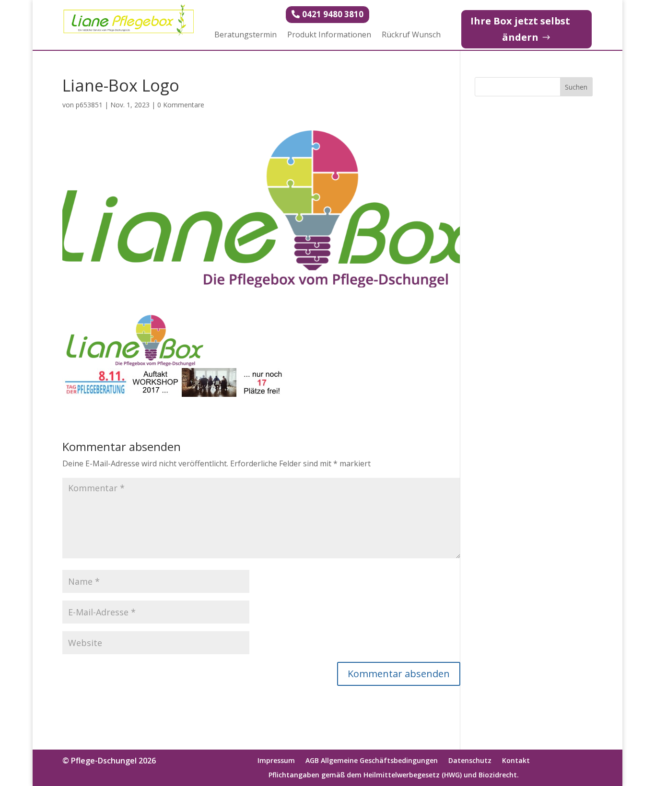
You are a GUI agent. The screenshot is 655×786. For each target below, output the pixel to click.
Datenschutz (469, 761)
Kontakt (516, 761)
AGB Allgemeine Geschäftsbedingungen (371, 761)
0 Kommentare (180, 104)
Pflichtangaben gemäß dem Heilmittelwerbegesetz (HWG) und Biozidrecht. (394, 775)
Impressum (276, 761)
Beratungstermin (245, 35)
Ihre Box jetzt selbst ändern (520, 29)
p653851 (89, 104)
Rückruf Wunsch (411, 35)
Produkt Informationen (329, 35)
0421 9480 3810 (332, 14)
